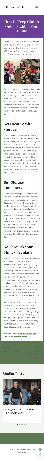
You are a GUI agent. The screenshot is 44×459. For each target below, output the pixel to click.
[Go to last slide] (6, 401)
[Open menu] (37, 7)
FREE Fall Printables (11, 350)
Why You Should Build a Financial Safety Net (34, 353)
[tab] (17, 424)
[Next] (37, 401)
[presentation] (22, 392)
